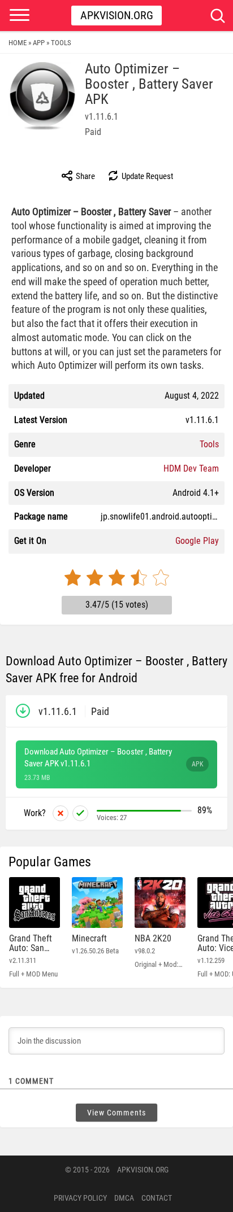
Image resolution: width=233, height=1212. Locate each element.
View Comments (116, 1112)
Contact (156, 1197)
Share (84, 176)
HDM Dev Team (191, 468)
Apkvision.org (116, 15)
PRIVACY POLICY (80, 1197)
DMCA (124, 1197)
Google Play (197, 540)
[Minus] (60, 813)
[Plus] (80, 813)
